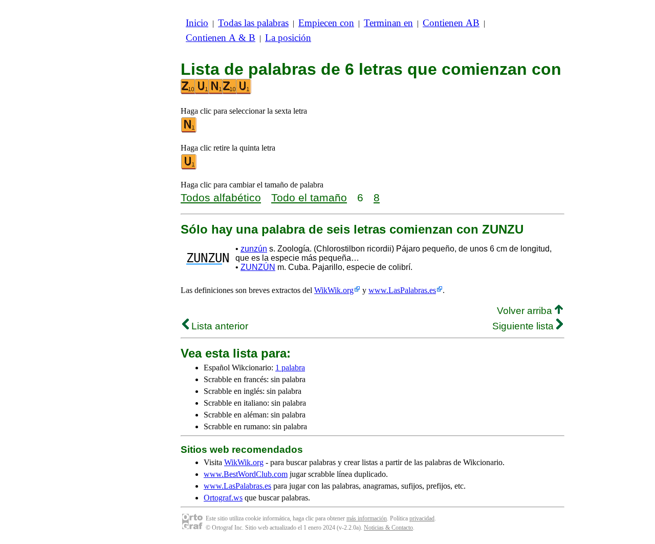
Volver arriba (526, 310)
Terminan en (388, 22)
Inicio (197, 22)
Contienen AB (451, 22)
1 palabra (290, 367)
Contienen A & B (220, 37)
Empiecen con (326, 22)
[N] (189, 130)
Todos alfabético (221, 197)
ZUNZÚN (258, 267)
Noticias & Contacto (388, 527)
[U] (189, 167)
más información (366, 518)
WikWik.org (334, 290)
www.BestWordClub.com (246, 474)
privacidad (421, 518)
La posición (288, 37)
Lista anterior (218, 326)
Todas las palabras (253, 22)
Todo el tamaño (309, 197)
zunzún (254, 248)
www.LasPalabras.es (402, 290)
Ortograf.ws (223, 497)
